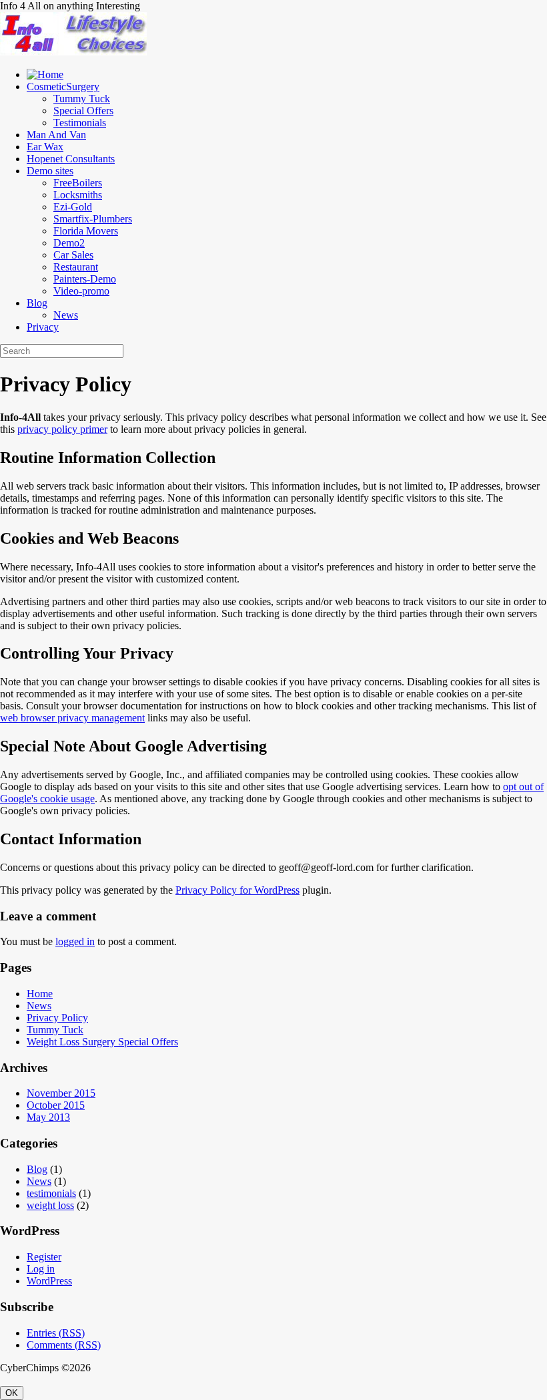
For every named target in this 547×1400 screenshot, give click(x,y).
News (65, 315)
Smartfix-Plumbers (92, 218)
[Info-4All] (73, 51)
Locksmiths (77, 194)
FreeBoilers (77, 182)
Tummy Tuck (81, 98)
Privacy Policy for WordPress (237, 890)
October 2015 (56, 1105)
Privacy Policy (57, 1017)
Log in (41, 1268)
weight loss (50, 1205)
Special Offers (83, 110)
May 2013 (48, 1117)
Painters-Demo (84, 279)
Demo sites (50, 170)
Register (44, 1256)
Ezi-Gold (72, 206)
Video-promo (81, 291)
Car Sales (73, 254)
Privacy (43, 327)
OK (11, 1393)
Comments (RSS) (64, 1345)
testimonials (51, 1193)
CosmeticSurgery (63, 86)
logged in (75, 941)
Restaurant (75, 267)
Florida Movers (85, 230)
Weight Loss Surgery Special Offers (102, 1041)
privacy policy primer (62, 429)
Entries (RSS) (56, 1333)
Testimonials (79, 122)
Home (40, 993)
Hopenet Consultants (71, 158)
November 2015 (61, 1093)
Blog (37, 303)
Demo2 (69, 242)
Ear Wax (45, 146)
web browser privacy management (72, 717)
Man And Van (56, 134)
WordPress (49, 1280)
